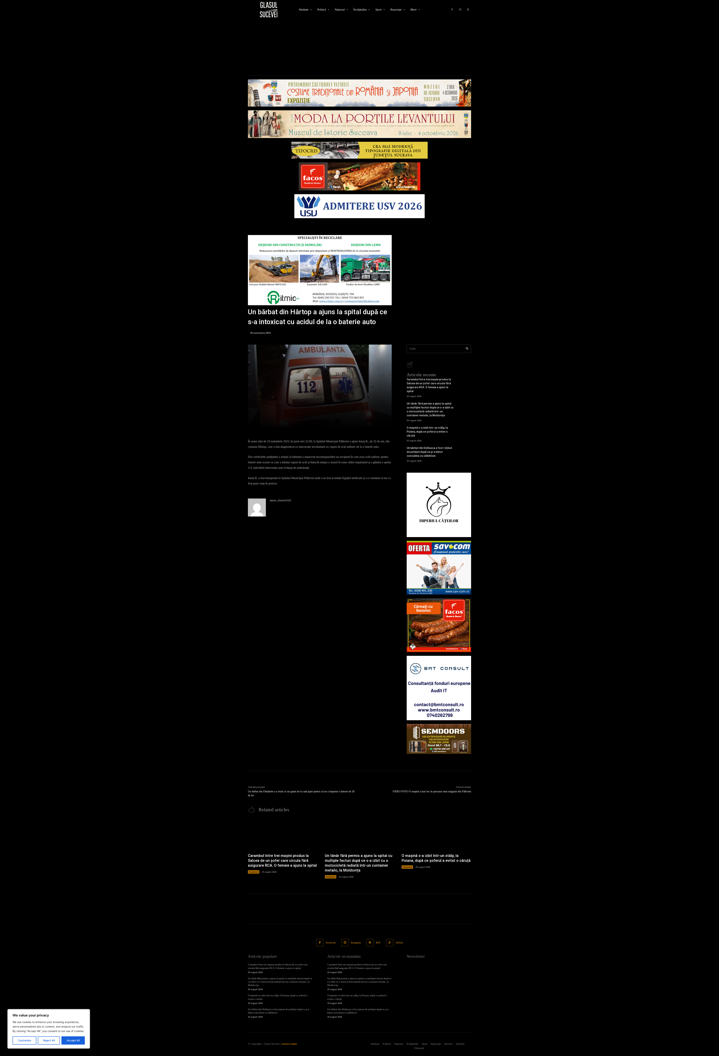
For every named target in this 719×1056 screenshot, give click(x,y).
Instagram (356, 942)
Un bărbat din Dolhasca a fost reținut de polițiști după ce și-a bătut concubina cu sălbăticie (429, 451)
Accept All (73, 1040)
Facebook (331, 942)
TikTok (399, 942)
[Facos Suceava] (439, 625)
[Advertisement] (359, 47)
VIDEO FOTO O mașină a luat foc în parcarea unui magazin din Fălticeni (431, 791)
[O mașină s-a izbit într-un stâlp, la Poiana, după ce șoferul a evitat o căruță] (464, 432)
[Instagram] (460, 10)
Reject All (49, 1040)
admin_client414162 (280, 500)
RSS (378, 942)
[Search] (467, 349)
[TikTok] (389, 942)
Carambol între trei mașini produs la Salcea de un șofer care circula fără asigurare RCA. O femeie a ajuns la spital (282, 860)
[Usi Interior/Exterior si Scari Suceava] (439, 739)
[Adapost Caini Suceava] (439, 505)
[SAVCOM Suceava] (439, 568)
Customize (24, 1040)
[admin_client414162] (257, 507)
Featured (253, 871)
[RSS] (370, 942)
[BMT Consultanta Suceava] (439, 688)
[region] (48, 1029)
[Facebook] (452, 10)
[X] (468, 10)
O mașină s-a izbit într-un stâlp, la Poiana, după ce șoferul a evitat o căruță (427, 431)
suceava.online (289, 1044)
